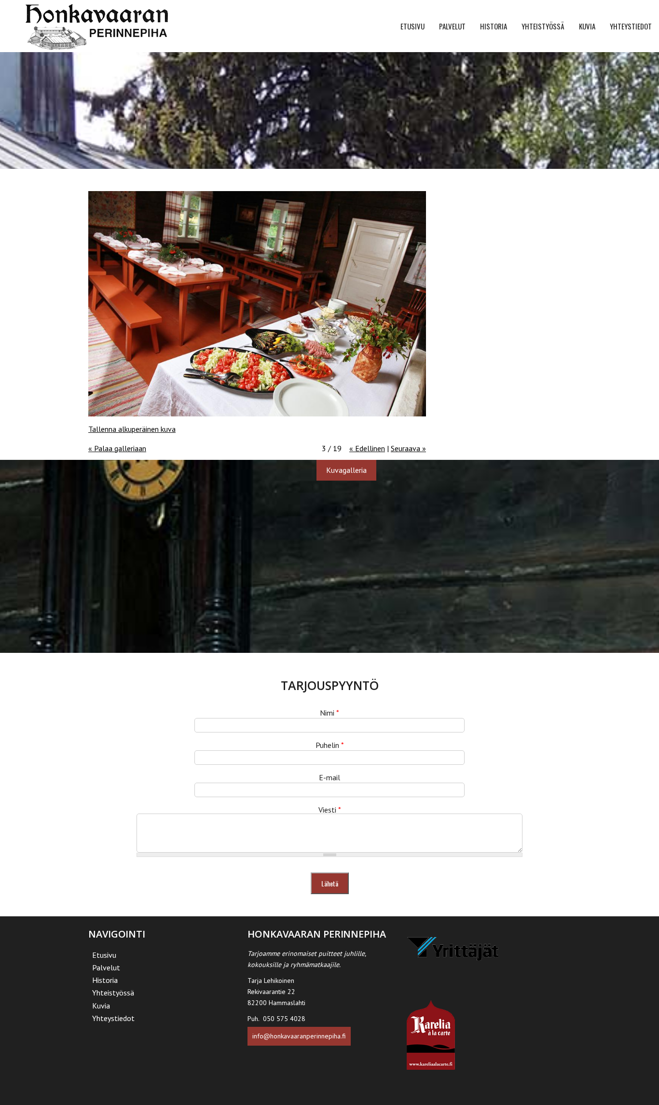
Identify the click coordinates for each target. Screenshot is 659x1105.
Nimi (329, 713)
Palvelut (452, 26)
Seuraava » (408, 448)
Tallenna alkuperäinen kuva (132, 429)
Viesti (329, 810)
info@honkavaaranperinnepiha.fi (299, 1036)
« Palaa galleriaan (117, 448)
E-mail (329, 777)
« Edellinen (367, 448)
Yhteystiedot (631, 26)
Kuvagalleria (346, 470)
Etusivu (412, 26)
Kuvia (587, 26)
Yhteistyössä (543, 26)
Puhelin (330, 745)
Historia (493, 26)
